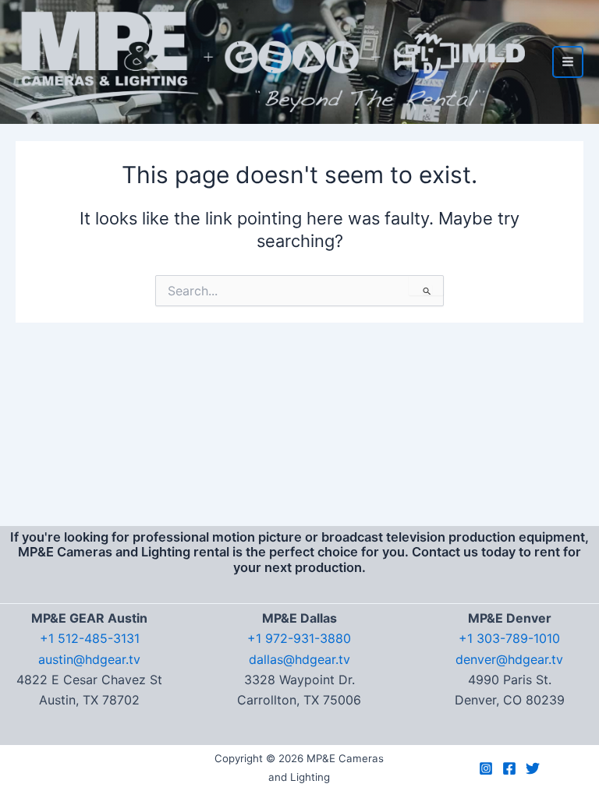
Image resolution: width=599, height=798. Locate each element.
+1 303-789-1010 (509, 638)
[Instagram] (486, 768)
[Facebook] (509, 768)
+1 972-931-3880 (299, 638)
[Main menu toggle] (567, 61)
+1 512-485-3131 (90, 638)
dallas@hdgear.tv (299, 659)
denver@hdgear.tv (509, 659)
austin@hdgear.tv (89, 659)
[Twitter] (533, 768)
